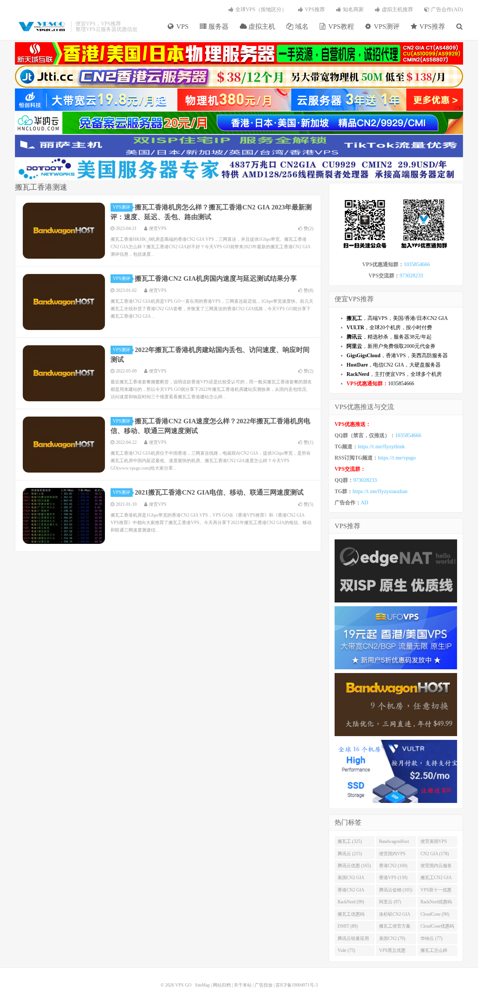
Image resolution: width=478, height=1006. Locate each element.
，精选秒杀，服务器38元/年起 (389, 337)
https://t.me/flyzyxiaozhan (380, 491)
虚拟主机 (260, 26)
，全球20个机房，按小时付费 (389, 327)
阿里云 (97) (390, 901)
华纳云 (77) (431, 938)
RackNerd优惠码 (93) (436, 903)
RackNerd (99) (351, 901)
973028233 (411, 275)
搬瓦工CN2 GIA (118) (436, 879)
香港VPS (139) (393, 877)
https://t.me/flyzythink (381, 446)
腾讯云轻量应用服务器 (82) (353, 940)
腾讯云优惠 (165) (354, 865)
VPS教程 (340, 26)
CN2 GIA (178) (434, 853)
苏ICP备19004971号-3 (297, 985)
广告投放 (264, 985)
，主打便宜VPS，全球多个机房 (394, 374)
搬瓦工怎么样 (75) (433, 952)
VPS (181, 26)
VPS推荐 (431, 26)
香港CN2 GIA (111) (351, 891)
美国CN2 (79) (392, 938)
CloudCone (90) (434, 914)
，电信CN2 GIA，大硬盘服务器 (394, 365)
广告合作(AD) (446, 9)
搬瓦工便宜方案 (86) (394, 928)
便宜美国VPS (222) (433, 843)
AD (364, 502)
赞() (308, 228)
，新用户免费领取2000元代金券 (391, 346)
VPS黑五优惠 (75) (392, 952)
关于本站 (243, 985)
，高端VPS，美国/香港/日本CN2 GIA (397, 318)
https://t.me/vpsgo (397, 458)
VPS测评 (386, 26)
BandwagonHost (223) (394, 843)
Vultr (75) (346, 950)
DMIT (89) (348, 926)
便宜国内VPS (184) (392, 855)
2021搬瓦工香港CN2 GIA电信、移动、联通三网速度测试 (219, 492)
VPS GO (41, 26)
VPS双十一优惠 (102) (435, 891)
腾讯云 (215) (350, 853)
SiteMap (202, 985)
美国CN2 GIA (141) (351, 879)
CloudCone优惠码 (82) (437, 928)
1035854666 (417, 264)
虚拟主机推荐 (396, 9)
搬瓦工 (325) (350, 841)
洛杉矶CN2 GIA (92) (394, 916)
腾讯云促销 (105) (395, 890)
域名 (300, 26)
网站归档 (222, 985)
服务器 (218, 26)
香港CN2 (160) (393, 865)
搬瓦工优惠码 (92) (351, 916)
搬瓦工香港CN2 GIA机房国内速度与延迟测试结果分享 (216, 278)
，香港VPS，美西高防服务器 (397, 355)
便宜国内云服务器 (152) (436, 867)
